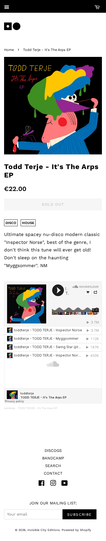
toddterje (9, 408)
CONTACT (53, 473)
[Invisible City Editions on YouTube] (64, 484)
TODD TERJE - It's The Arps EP (37, 408)
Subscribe (79, 514)
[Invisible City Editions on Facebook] (41, 484)
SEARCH (53, 466)
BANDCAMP (53, 458)
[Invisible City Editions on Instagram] (53, 484)
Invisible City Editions (43, 530)
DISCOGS (53, 450)
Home (9, 50)
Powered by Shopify (76, 530)
